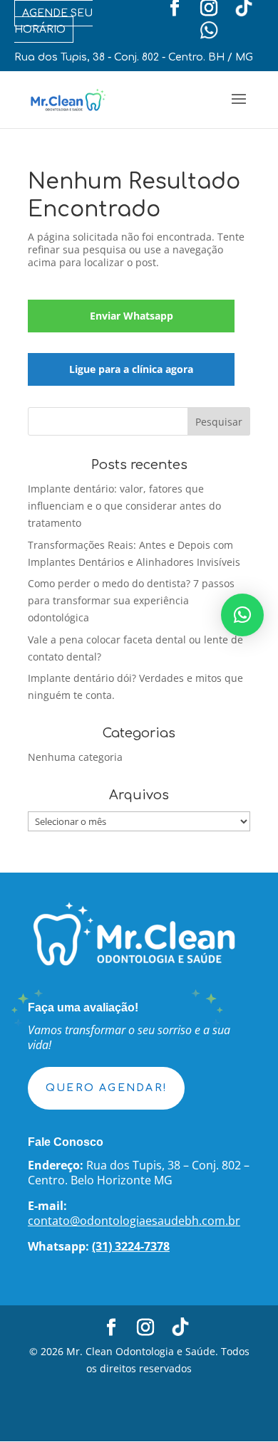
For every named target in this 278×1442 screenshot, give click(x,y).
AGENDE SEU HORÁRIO (53, 21)
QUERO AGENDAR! (106, 1088)
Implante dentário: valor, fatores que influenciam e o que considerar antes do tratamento (124, 506)
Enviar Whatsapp (131, 315)
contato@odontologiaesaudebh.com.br (134, 1220)
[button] (242, 615)
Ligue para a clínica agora (131, 369)
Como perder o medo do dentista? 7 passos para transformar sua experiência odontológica (131, 600)
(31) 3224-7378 (131, 1246)
